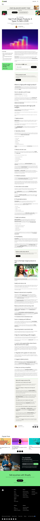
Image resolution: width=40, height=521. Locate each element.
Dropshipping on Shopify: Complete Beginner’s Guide (24, 316)
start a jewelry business (19, 396)
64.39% (36, 151)
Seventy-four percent (17, 221)
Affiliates (15, 498)
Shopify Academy (25, 495)
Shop (15, 507)
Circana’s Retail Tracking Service (23, 178)
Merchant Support (25, 491)
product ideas (23, 408)
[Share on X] (35, 427)
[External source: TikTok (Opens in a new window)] (11, 519)
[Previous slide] (18, 451)
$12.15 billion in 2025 (20, 246)
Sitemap (25, 516)
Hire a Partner (25, 494)
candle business (19, 191)
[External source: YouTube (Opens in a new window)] (7, 519)
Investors (15, 494)
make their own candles (22, 194)
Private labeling (16, 170)
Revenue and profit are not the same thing (20, 278)
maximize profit (30, 339)
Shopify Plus (16, 508)
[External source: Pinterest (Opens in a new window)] (15, 519)
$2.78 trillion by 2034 (32, 244)
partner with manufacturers (27, 203)
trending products (29, 408)
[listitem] (20, 444)
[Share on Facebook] (33, 427)
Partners (15, 497)
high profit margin (18, 86)
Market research (24, 295)
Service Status (16, 501)
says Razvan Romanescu (28, 163)
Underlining (16, 164)
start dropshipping (21, 312)
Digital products (16, 120)
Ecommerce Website (26, 510)
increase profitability (32, 390)
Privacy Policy (35, 467)
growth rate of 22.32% (23, 245)
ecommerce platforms (30, 412)
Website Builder (25, 508)
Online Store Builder (26, 507)
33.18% (20, 89)
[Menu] (38, 1)
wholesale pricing (32, 309)
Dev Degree (33, 494)
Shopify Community (26, 497)
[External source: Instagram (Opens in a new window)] (9, 519)
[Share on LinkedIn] (37, 427)
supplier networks (17, 309)
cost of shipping (34, 321)
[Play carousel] (20, 451)
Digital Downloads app (19, 127)
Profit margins (16, 56)
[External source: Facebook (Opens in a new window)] (2, 519)
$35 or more (18, 153)
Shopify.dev (33, 491)
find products (23, 309)
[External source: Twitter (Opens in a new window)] (4, 519)
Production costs (34, 97)
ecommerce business (17, 110)
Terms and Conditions (28, 467)
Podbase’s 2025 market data (25, 134)
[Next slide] (22, 451)
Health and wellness (17, 219)
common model (22, 170)
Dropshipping (16, 238)
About (15, 491)
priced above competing (28, 369)
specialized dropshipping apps (29, 312)
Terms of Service (14, 516)
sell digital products (20, 126)
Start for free (34, 1)
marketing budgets (35, 58)
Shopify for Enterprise (17, 510)
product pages (27, 363)
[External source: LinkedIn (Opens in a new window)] (13, 519)
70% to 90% (28, 402)
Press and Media (16, 495)
